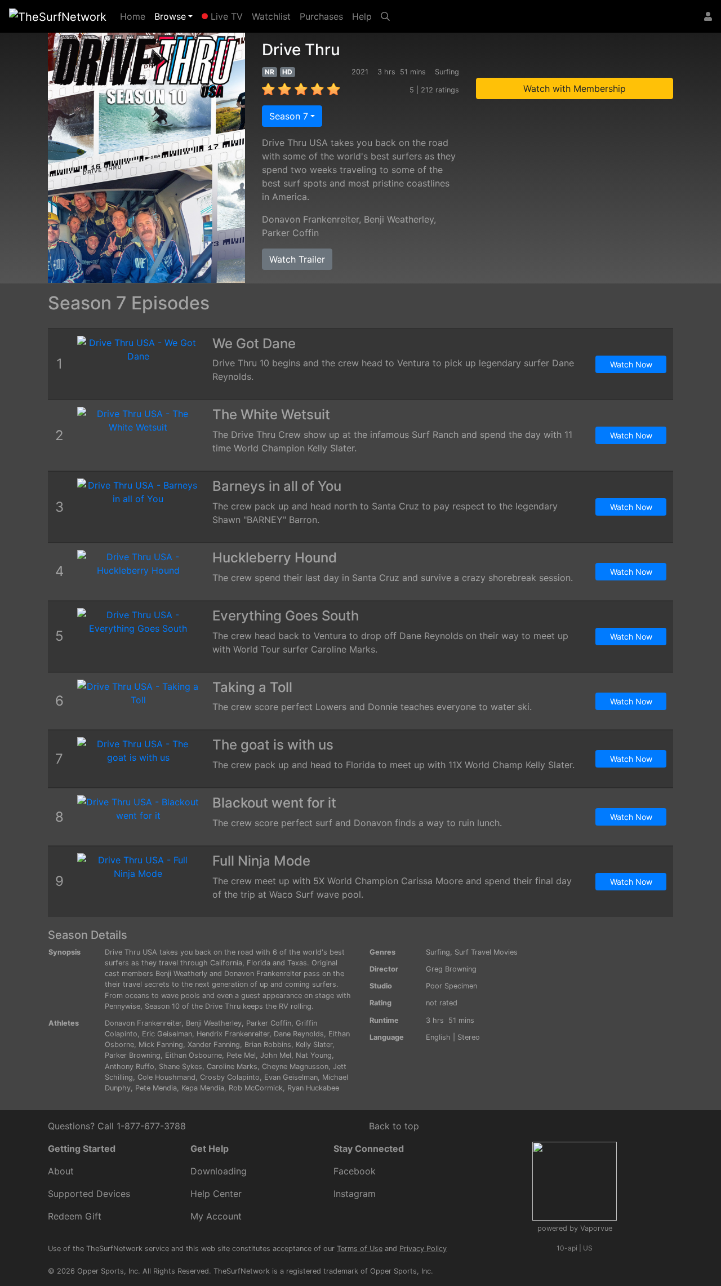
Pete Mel (241, 1055)
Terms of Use (359, 1248)
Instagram (354, 1193)
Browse (170, 16)
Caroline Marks (232, 1066)
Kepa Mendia (202, 1088)
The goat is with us (272, 745)
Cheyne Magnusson (295, 1066)
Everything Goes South (285, 615)
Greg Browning (451, 969)
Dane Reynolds (299, 1034)
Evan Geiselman (291, 1077)
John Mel (275, 1055)
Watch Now (631, 364)
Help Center (216, 1193)
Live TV (225, 16)
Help (362, 16)
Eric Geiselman (167, 1034)
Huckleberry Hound (274, 557)
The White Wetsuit (271, 414)
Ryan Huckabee (313, 1088)
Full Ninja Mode (261, 861)
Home (135, 16)
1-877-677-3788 (151, 1126)
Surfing (438, 952)
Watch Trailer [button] (297, 259)
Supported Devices (89, 1193)
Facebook (354, 1171)
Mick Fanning (161, 1044)
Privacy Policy (423, 1248)
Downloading (218, 1171)
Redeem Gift (74, 1216)
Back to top (394, 1126)
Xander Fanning (214, 1044)
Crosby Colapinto (230, 1077)
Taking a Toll (252, 687)
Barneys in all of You (276, 486)
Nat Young (314, 1055)
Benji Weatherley (399, 219)
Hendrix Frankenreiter (233, 1034)
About (61, 1171)
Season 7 (288, 116)
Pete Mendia (156, 1088)
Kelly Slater (314, 1044)
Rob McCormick (256, 1088)
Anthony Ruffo (129, 1066)
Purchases (321, 16)
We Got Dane (254, 343)
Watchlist (271, 16)
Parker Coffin (290, 232)
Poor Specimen (451, 986)
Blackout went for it (274, 803)
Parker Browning (133, 1055)
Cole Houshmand (166, 1077)
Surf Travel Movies (486, 952)
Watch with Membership (574, 88)
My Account (216, 1216)
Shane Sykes (180, 1066)
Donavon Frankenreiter (310, 219)
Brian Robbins (267, 1044)
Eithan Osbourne (193, 1055)
